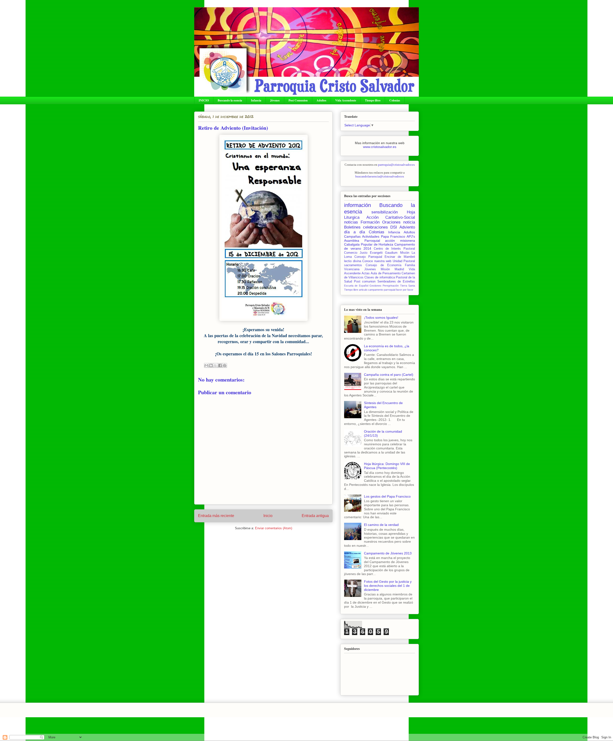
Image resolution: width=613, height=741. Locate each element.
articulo (363, 289)
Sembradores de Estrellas (396, 281)
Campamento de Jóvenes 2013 (388, 553)
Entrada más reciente (216, 516)
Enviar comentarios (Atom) (273, 528)
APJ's (411, 236)
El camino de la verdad (381, 525)
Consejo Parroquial (368, 257)
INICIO (204, 100)
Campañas (352, 236)
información (357, 205)
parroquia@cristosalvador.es (396, 164)
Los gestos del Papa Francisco (387, 496)
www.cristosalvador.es (379, 147)
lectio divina (352, 261)
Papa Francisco (393, 236)
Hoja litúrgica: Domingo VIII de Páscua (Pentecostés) (387, 466)
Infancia (256, 100)
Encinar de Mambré (400, 257)
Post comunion (365, 281)
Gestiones (375, 285)
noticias (351, 222)
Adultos (321, 100)
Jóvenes (275, 100)
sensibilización (384, 212)
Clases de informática (379, 277)
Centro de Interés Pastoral (394, 248)
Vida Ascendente (345, 100)
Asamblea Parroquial (362, 240)
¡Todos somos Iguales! (381, 317)
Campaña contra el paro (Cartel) (388, 374)
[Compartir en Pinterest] (224, 365)
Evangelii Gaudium (383, 252)
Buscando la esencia (230, 100)
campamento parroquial (381, 289)
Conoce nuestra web (376, 261)
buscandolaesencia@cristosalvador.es (379, 176)
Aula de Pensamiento (385, 273)
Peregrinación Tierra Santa (399, 285)
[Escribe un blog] (211, 365)
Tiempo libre (372, 100)
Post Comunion (298, 100)
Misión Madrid (392, 269)
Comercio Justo (355, 252)
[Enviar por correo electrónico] (206, 365)
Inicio (267, 516)
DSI (393, 227)
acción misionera (400, 240)
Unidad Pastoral (404, 261)
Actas (366, 273)
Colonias (394, 100)
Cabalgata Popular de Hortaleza (368, 244)
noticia (409, 222)
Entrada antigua (315, 516)
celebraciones (375, 227)
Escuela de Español (356, 285)
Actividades (370, 236)
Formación (370, 222)
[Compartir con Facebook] (220, 365)
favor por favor (404, 289)
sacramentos (353, 265)
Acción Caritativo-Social (390, 217)
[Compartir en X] (215, 365)
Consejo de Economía (384, 265)
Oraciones (391, 222)
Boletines (352, 227)
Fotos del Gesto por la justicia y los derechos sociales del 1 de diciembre (388, 586)
